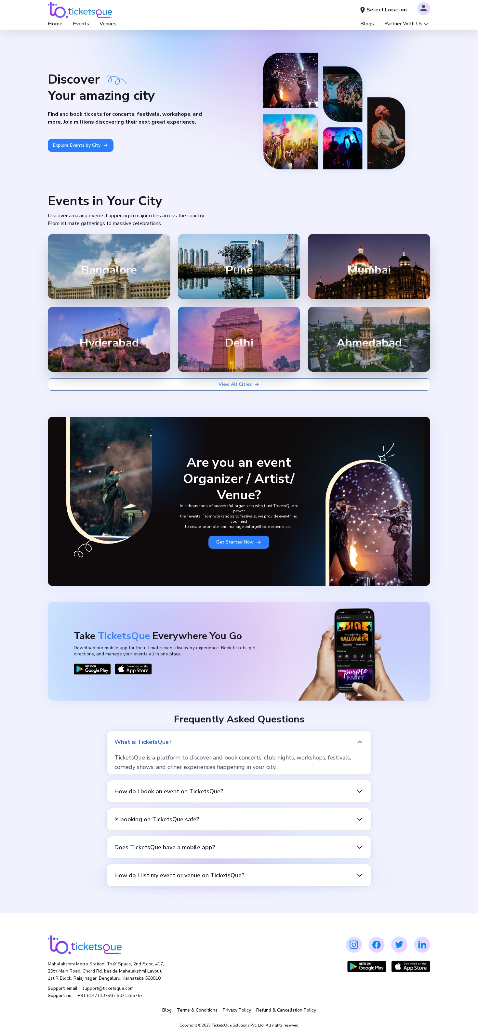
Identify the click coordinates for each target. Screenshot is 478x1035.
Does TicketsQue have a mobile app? (164, 847)
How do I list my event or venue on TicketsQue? (179, 875)
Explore (143, 288)
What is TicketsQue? (143, 742)
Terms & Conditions (197, 1010)
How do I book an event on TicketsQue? (168, 791)
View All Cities (235, 384)
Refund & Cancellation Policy (286, 1010)
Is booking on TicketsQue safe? (156, 819)
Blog (167, 1010)
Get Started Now (235, 542)
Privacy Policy (237, 1010)
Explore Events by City (76, 145)
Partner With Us (403, 23)
